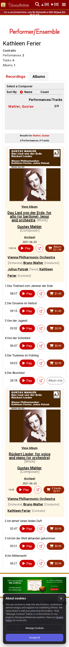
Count (44, 92)
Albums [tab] (38, 76)
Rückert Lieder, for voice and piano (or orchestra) (29, 456)
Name (28, 92)
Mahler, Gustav (21, 106)
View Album (30, 207)
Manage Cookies (35, 628)
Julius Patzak (18, 269)
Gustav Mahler (29, 226)
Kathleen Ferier (19, 511)
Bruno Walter (33, 263)
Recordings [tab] (15, 76)
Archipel (29, 237)
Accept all (34, 637)
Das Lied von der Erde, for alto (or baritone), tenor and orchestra (30, 216)
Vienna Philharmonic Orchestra (31, 257)
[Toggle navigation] (64, 4)
